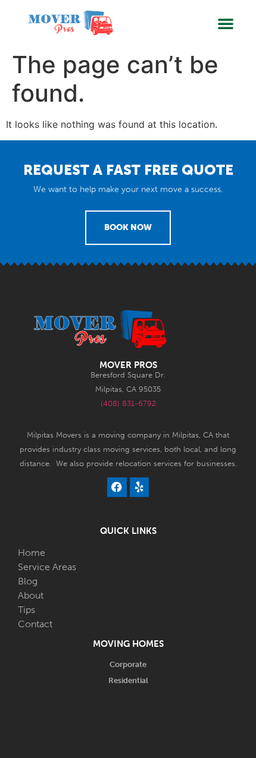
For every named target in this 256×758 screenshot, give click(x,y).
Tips (26, 609)
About (30, 595)
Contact (35, 624)
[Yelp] (139, 486)
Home (31, 552)
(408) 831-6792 (128, 403)
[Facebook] (116, 486)
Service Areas (47, 567)
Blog (28, 581)
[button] (225, 23)
